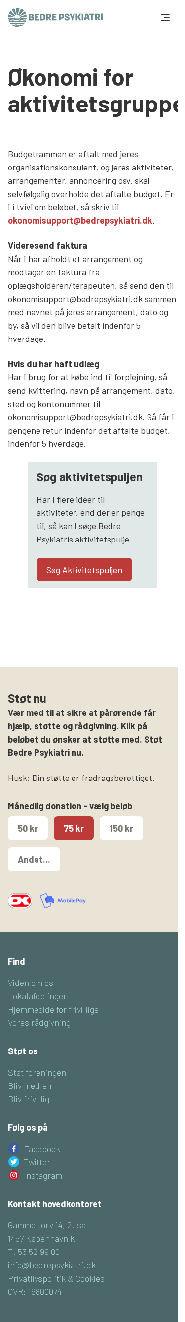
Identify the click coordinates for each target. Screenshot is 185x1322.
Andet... (34, 859)
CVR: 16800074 (35, 1291)
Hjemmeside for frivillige (53, 1009)
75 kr (74, 828)
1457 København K (41, 1238)
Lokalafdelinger (37, 995)
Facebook (42, 1148)
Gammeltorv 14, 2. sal (48, 1225)
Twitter (37, 1161)
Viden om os (30, 982)
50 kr (28, 828)
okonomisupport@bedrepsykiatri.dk (80, 220)
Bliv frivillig (28, 1098)
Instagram (43, 1175)
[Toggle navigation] (164, 17)
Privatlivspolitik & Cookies (56, 1278)
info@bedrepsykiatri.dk (52, 1264)
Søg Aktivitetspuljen (84, 569)
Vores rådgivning (39, 1022)
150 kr (121, 828)
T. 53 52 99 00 (34, 1251)
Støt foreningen (37, 1072)
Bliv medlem (31, 1085)
